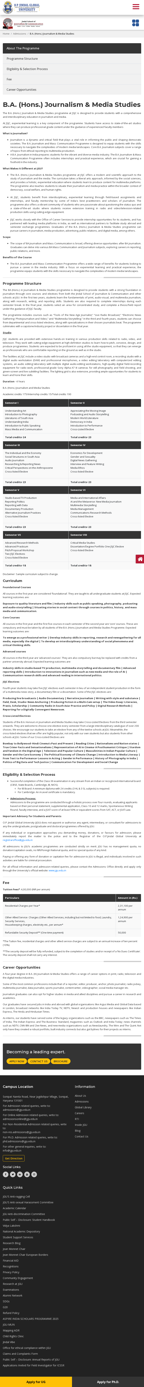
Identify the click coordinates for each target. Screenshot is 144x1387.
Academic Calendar (14, 1208)
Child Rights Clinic (13, 1336)
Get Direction (13, 1158)
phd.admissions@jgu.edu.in (19, 1141)
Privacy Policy (11, 1272)
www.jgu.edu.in (57, 870)
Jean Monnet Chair (14, 1249)
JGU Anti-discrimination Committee (24, 1214)
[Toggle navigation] (135, 23)
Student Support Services (18, 1237)
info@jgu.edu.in (12, 1150)
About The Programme (23, 48)
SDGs (6, 1301)
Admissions (19, 33)
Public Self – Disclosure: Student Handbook (29, 1220)
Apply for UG (36, 1382)
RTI (77, 1119)
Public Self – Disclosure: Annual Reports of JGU (31, 1359)
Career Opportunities (21, 90)
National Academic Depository (21, 1231)
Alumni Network (12, 1295)
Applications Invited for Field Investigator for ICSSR (33, 1365)
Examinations (11, 1289)
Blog (77, 1130)
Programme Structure (22, 59)
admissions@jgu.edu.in (16, 1110)
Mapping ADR (11, 1330)
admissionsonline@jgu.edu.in (20, 1119)
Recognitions (11, 1266)
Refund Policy (11, 1313)
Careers (79, 1113)
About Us (80, 1095)
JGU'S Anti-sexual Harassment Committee (28, 1202)
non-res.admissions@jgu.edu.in (21, 1132)
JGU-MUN (9, 1324)
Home (6, 33)
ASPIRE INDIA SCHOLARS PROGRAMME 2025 (30, 1319)
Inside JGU (81, 1125)
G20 (5, 1307)
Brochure (61, 1061)
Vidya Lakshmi (11, 1225)
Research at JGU (12, 1284)
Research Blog (11, 1243)
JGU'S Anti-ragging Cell (16, 1196)
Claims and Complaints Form (20, 1353)
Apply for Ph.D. (108, 1382)
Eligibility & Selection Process (27, 69)
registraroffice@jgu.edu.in (18, 840)
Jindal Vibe (9, 1342)
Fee (9, 79)
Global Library (83, 1107)
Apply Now (16, 1061)
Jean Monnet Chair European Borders (25, 1254)
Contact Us (38, 1061)
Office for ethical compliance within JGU (27, 1348)
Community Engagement (18, 1278)
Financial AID (11, 1260)
